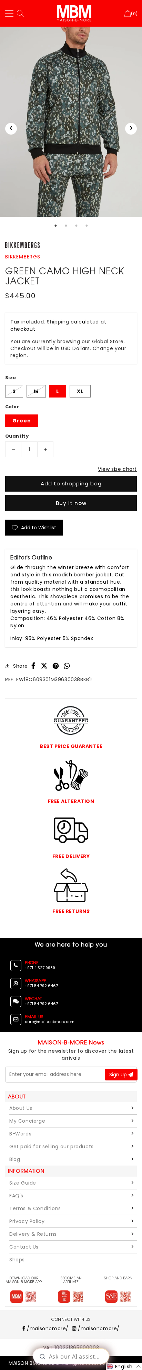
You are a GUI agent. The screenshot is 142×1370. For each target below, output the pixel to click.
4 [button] (86, 225)
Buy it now (71, 503)
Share (20, 666)
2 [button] (65, 225)
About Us (20, 1108)
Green (21, 420)
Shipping (58, 321)
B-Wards (20, 1133)
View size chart (117, 469)
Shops (17, 1259)
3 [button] (76, 225)
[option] (71, 122)
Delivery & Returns (33, 1234)
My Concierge (27, 1120)
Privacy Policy (26, 1221)
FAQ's (16, 1195)
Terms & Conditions (35, 1208)
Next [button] (131, 129)
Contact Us (24, 1246)
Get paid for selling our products (51, 1146)
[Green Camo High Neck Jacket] (71, 122)
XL (80, 391)
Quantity (17, 436)
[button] (124, 1366)
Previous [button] (11, 129)
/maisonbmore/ (47, 1328)
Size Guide (22, 1182)
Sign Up (118, 1074)
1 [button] (55, 225)
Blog (14, 1159)
